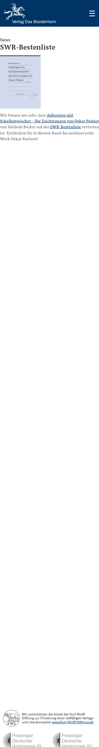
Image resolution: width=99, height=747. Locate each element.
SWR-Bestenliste (65, 127)
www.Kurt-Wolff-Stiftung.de (72, 722)
